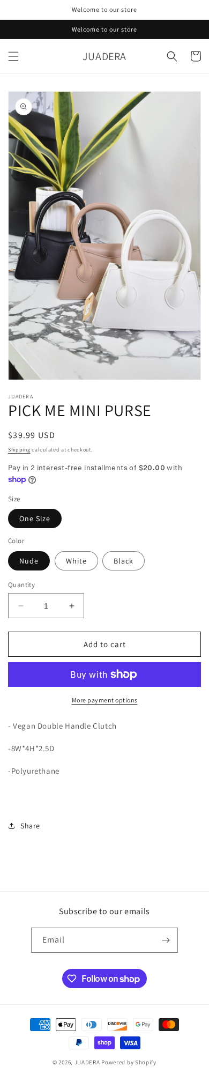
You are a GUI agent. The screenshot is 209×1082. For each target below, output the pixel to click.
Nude (29, 561)
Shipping (19, 449)
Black (123, 561)
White (76, 561)
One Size (34, 518)
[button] (13, 56)
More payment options (105, 700)
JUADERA (87, 1062)
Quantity (21, 584)
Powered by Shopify (128, 1062)
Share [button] (30, 826)
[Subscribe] (165, 940)
